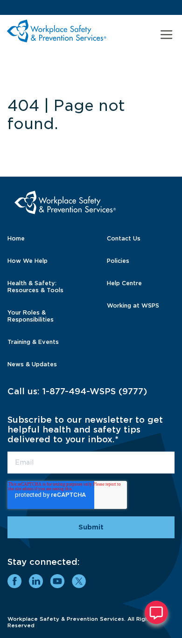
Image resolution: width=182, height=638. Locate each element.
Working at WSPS (133, 305)
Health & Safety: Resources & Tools (35, 287)
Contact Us (123, 238)
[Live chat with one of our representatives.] (156, 612)
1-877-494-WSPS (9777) (94, 391)
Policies (118, 260)
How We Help (27, 260)
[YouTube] (57, 581)
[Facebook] (14, 581)
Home (16, 238)
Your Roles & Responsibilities (30, 316)
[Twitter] (79, 581)
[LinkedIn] (36, 581)
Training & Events (33, 341)
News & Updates (32, 364)
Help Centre (124, 283)
